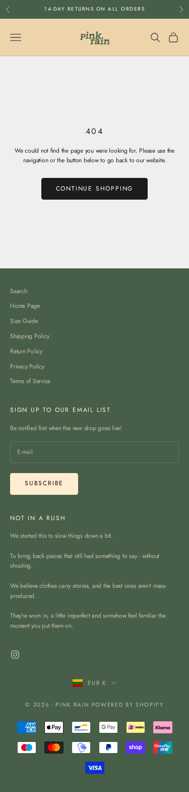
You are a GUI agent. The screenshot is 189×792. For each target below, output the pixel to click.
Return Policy (26, 351)
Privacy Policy (27, 366)
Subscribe (44, 483)
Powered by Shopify (128, 705)
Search (18, 291)
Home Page (25, 305)
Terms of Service (30, 381)
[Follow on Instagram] (15, 654)
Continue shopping (95, 188)
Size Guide (24, 320)
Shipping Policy (29, 336)
